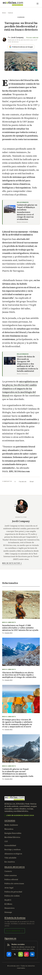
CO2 (6, 841)
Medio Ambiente (11, 825)
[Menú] (37, 3)
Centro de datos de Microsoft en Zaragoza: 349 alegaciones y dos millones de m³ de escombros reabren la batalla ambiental (27, 363)
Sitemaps (8, 912)
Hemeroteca (9, 908)
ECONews (8, 904)
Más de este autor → (12, 563)
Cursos (10, 13)
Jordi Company (17, 37)
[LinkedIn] (32, 954)
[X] (14, 954)
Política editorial (11, 879)
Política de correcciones (14, 883)
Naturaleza (8, 829)
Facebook (22, 481)
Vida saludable (10, 858)
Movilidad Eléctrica (12, 837)
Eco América (9, 862)
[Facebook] (9, 954)
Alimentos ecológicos (13, 853)
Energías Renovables (12, 833)
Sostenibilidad (10, 845)
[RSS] (20, 954)
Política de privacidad (13, 892)
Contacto (8, 871)
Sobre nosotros (10, 875)
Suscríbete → (14, 931)
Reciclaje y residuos (12, 849)
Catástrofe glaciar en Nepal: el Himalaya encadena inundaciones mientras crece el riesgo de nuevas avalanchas (27, 212)
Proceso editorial (32, 37)
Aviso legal (8, 887)
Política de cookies (12, 896)
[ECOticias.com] (13, 3)
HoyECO (7, 900)
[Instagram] (26, 954)
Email (32, 481)
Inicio (4, 13)
